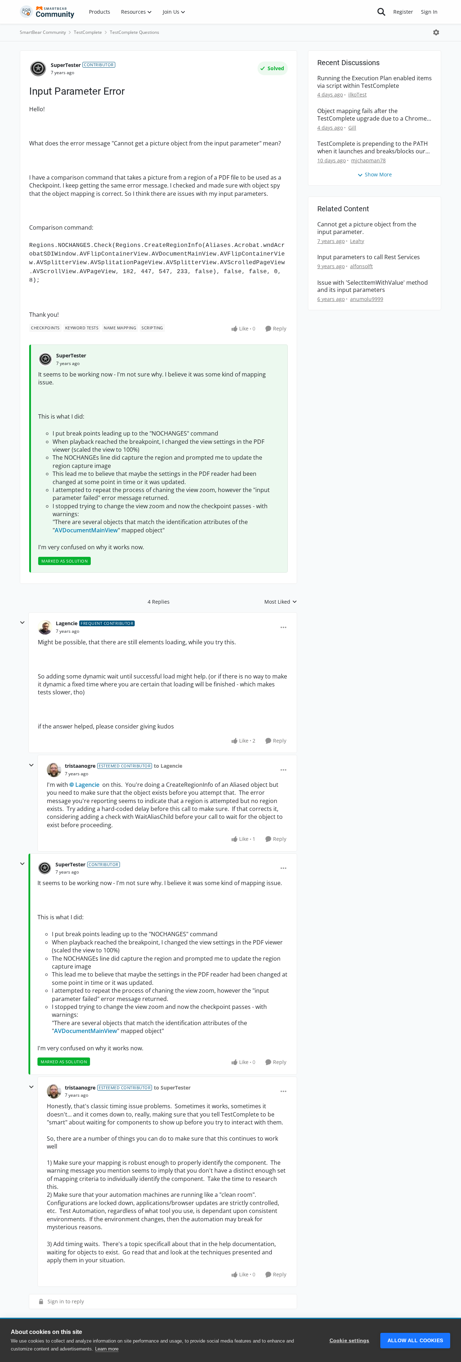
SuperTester (66, 65)
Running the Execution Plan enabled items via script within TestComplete (374, 82)
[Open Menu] (436, 32)
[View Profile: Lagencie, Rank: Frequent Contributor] (45, 627)
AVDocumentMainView (86, 530)
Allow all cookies (415, 1340)
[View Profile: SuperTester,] (45, 359)
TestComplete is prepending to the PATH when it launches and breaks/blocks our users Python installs (372, 147)
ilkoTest (357, 94)
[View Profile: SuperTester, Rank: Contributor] (38, 69)
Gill (352, 127)
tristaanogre (80, 765)
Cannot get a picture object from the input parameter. (366, 228)
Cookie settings (350, 1340)
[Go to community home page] (47, 11)
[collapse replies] (22, 622)
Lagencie (66, 623)
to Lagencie (168, 765)
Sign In (429, 11)
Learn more (106, 1349)
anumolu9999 (366, 299)
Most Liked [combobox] (280, 601)
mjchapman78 (368, 160)
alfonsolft (361, 266)
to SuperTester (172, 1087)
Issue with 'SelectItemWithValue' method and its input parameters (372, 286)
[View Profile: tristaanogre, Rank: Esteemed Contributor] (54, 770)
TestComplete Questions (134, 32)
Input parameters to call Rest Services (368, 257)
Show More (378, 174)
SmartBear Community (43, 32)
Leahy (357, 241)
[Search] (381, 12)
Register (403, 11)
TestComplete (88, 32)
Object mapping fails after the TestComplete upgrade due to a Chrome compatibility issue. (372, 114)
